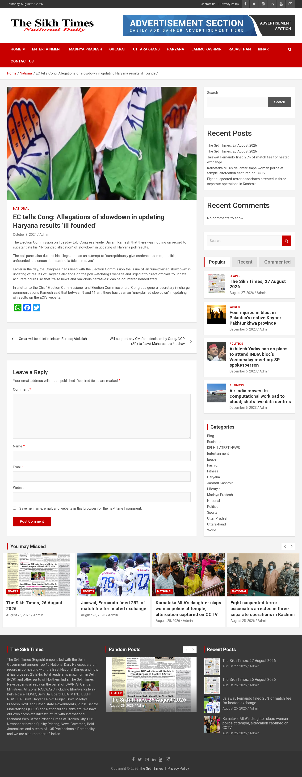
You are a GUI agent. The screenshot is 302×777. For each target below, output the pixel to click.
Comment (22, 389)
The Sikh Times (151, 768)
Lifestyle (213, 489)
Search (212, 93)
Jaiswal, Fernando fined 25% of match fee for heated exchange (113, 605)
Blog (210, 436)
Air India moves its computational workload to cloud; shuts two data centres (260, 396)
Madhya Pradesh (85, 49)
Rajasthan (240, 49)
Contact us (208, 4)
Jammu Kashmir (206, 49)
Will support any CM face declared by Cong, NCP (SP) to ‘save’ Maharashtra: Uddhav (147, 341)
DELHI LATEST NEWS (223, 448)
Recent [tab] (244, 262)
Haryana (175, 49)
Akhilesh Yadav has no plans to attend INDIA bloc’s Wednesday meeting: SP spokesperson (258, 357)
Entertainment (47, 49)
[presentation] (284, 546)
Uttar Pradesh (217, 518)
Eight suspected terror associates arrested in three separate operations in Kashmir (263, 608)
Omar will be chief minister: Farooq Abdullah (53, 339)
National (21, 208)
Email (18, 467)
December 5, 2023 (243, 329)
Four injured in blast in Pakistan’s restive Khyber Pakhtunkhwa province (255, 318)
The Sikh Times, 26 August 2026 (232, 151)
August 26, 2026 (18, 615)
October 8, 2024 (25, 234)
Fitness (212, 471)
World (235, 307)
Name (19, 446)
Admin (44, 234)
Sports (212, 512)
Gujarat (117, 49)
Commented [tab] (277, 262)
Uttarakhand (146, 49)
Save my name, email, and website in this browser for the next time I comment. (80, 508)
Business (237, 385)
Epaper (235, 276)
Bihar (263, 49)
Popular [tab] (217, 262)
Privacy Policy (230, 4)
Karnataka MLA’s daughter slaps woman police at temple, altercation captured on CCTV (188, 608)
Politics (236, 343)
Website (19, 488)
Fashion (213, 465)
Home (16, 49)
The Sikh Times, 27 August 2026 (232, 145)
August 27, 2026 (242, 293)
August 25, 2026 (93, 615)
